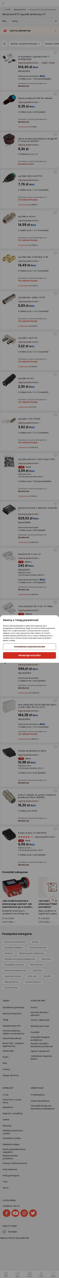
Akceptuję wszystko (29, 655)
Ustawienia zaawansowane (29, 646)
